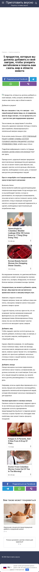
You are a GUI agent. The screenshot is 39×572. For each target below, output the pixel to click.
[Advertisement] (19, 30)
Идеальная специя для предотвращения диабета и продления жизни (18, 528)
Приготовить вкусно (19, 2)
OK (27, 569)
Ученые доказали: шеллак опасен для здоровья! (19, 541)
